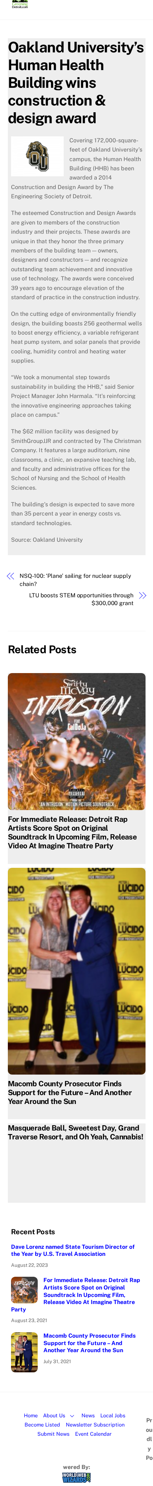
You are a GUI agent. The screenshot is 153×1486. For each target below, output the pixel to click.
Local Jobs (112, 1415)
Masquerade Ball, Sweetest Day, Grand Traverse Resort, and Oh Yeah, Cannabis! (75, 1132)
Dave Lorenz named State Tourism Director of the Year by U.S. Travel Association (72, 1250)
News (88, 1415)
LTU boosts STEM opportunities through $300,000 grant (81, 599)
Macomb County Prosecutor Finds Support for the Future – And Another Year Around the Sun (70, 1092)
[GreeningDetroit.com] (20, 5)
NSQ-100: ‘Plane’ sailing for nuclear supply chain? (75, 580)
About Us (54, 1415)
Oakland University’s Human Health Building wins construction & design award (76, 82)
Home (31, 1415)
